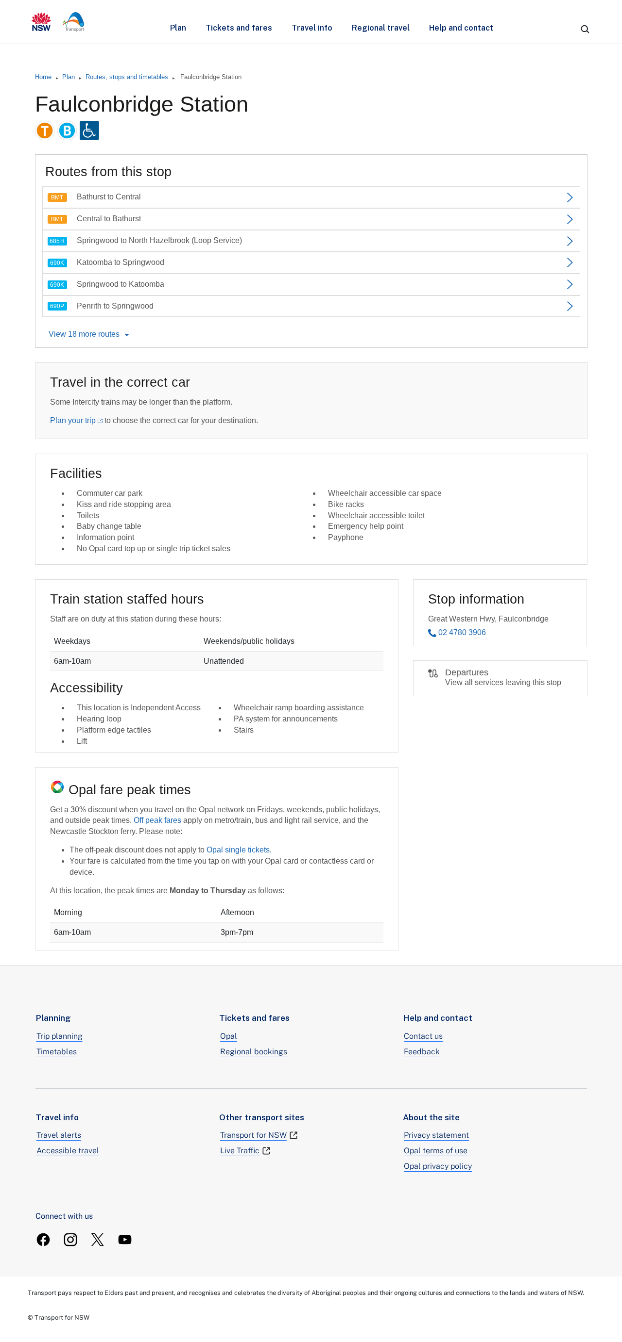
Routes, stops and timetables (127, 77)
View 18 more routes (84, 334)
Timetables (56, 1051)
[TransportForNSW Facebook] (43, 1239)
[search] (585, 29)
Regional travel (381, 28)
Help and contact (461, 28)
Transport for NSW (253, 1135)
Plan (178, 28)
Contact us (423, 1036)
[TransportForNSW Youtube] (125, 1239)
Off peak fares (157, 820)
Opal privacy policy (438, 1166)
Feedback (422, 1051)
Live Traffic (239, 1150)
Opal (228, 1036)
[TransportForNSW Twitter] (97, 1239)
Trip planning (59, 1036)
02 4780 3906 (462, 632)
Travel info (312, 28)
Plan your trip (73, 420)
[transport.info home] (58, 21)
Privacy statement (436, 1135)
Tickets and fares (239, 28)
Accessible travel (67, 1150)
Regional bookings (253, 1051)
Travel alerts (58, 1135)
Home (43, 77)
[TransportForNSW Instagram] (70, 1239)
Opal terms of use (435, 1150)
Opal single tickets (238, 850)
